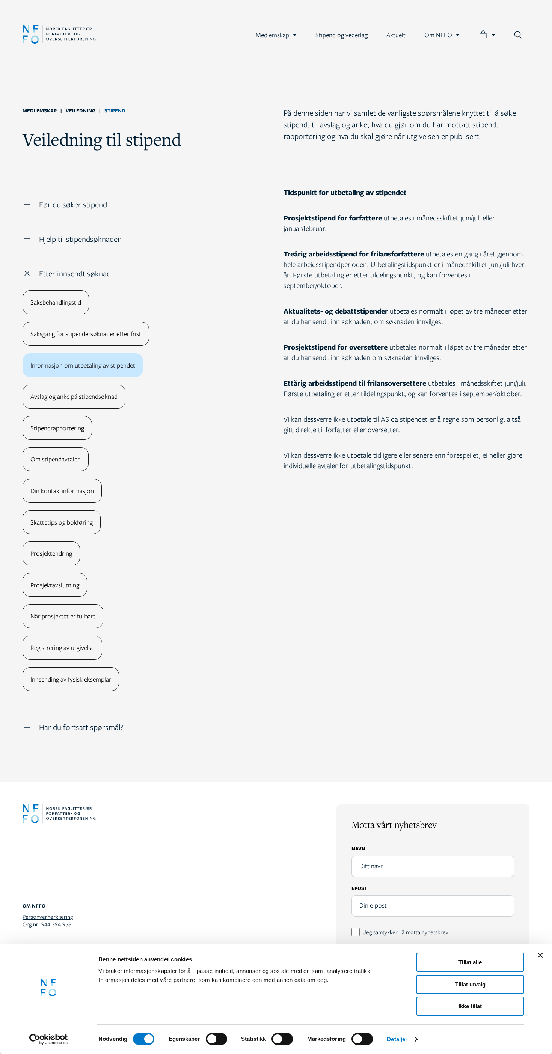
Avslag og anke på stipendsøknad (74, 396)
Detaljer (397, 1039)
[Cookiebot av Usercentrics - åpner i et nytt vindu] (48, 1039)
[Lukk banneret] (540, 955)
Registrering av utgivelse (62, 647)
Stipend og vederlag (341, 34)
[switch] (216, 1039)
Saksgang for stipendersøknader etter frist (85, 333)
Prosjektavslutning (54, 585)
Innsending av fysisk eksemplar (70, 679)
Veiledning (80, 110)
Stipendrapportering (57, 428)
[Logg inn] (487, 35)
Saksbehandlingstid (55, 302)
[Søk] (518, 35)
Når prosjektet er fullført (62, 616)
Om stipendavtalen (55, 459)
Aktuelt (396, 34)
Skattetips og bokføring (61, 522)
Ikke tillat (470, 1006)
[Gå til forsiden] (59, 35)
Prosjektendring (51, 553)
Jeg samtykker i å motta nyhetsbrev (405, 932)
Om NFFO (438, 34)
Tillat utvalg (470, 984)
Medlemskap (272, 34)
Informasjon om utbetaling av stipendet (82, 365)
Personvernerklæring (48, 916)
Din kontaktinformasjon (62, 490)
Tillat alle (470, 962)
